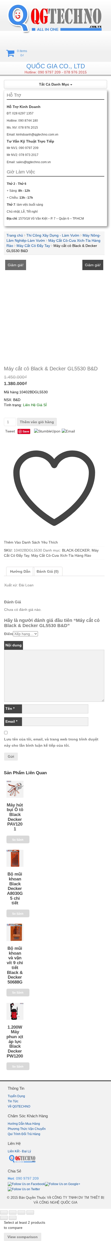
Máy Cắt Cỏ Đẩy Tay (33, 246)
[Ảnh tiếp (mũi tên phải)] (13, 1218)
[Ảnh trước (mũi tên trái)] (4, 1218)
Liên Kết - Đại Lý (19, 1151)
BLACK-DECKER (76, 550)
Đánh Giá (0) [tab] (48, 571)
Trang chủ (14, 235)
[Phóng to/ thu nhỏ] (4, 1212)
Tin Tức (13, 1101)
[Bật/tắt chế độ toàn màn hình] (13, 1212)
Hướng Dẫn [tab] (20, 571)
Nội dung (13, 645)
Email (11, 721)
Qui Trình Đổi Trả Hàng (24, 1134)
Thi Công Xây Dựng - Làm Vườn (52, 235)
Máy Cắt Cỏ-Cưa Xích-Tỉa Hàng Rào (61, 555)
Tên (9, 708)
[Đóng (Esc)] (30, 1212)
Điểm (8, 634)
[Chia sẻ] (21, 1212)
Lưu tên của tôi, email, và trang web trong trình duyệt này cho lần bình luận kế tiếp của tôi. (51, 742)
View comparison (22, 1237)
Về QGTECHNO (19, 1106)
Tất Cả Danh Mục (54, 84)
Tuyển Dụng (16, 1096)
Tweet (10, 431)
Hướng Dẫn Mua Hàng (24, 1124)
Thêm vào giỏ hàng (37, 422)
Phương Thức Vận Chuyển (27, 1129)
